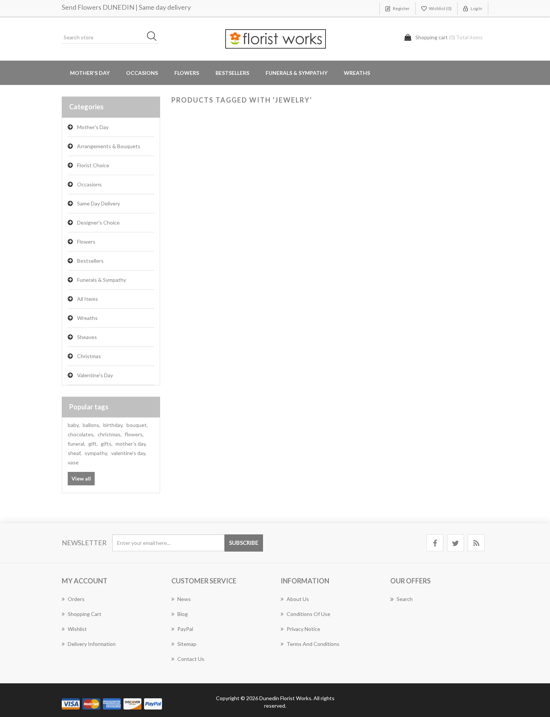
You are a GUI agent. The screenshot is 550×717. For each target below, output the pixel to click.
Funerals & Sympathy (296, 73)
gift (93, 443)
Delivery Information (92, 644)
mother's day (131, 443)
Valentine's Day (95, 375)
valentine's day (128, 453)
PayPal (185, 629)
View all (81, 478)
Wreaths (357, 73)
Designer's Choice (98, 222)
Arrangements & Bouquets (108, 146)
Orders (76, 599)
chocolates (81, 434)
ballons (91, 425)
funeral (76, 443)
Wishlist (77, 629)
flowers (134, 434)
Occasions (89, 184)
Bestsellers (232, 73)
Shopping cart (84, 614)
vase (73, 462)
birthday (113, 425)
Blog (182, 614)
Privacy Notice (303, 629)
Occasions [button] (142, 73)
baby (74, 425)
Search (405, 599)
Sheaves (87, 337)
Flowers (86, 241)
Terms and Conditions (313, 644)
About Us (298, 599)
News (184, 599)
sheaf (75, 453)
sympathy (96, 453)
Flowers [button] (186, 73)
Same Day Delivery (98, 203)
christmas (110, 434)
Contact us (190, 659)
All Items (87, 299)
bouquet (137, 425)
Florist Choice (93, 165)
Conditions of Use (308, 614)
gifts (107, 443)
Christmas (89, 356)
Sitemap (186, 644)
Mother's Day (90, 73)
